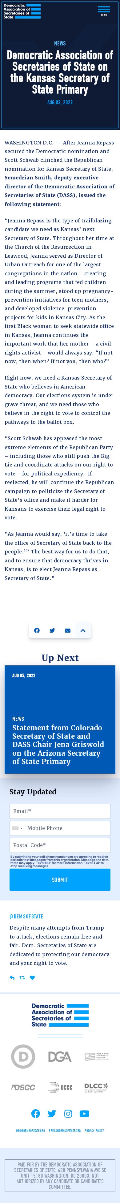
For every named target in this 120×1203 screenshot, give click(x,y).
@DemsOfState (26, 916)
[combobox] (17, 828)
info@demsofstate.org (30, 1131)
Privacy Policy (94, 1131)
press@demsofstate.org (65, 1131)
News (60, 43)
